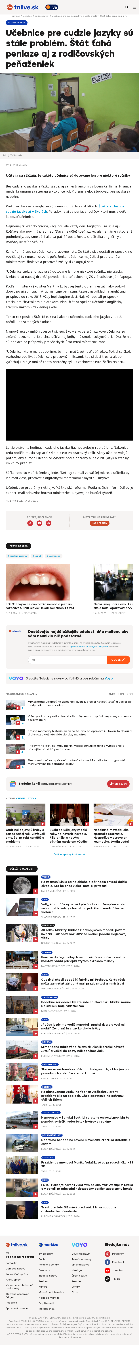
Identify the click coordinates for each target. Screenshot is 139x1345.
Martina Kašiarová (53, 966)
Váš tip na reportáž (20, 1256)
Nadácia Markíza (49, 1297)
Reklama (44, 1281)
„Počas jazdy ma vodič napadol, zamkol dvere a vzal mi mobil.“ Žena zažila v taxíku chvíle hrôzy (83, 1026)
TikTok (116, 1278)
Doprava (46, 1042)
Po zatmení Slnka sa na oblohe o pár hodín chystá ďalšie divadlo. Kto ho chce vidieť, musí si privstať (84, 884)
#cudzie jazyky (18, 556)
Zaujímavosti (49, 997)
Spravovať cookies (17, 1308)
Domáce (27, 16)
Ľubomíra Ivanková (59, 846)
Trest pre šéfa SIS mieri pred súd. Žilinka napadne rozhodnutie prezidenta (78, 1209)
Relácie (76, 1281)
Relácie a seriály (49, 1264)
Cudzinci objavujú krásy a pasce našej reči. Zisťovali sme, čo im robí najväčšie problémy (25, 835)
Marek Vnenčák (51, 891)
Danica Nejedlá (51, 943)
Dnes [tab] (111, 694)
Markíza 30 (48, 925)
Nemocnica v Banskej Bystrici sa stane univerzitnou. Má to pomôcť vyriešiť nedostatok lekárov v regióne (85, 1119)
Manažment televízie (51, 1292)
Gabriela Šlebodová (103, 846)
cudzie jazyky (42, 16)
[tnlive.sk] (23, 7)
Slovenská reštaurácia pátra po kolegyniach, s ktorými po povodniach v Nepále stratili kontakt (85, 1071)
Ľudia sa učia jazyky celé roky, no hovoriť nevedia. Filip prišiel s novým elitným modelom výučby (69, 835)
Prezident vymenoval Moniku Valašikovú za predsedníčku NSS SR (87, 1164)
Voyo (109, 678)
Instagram (118, 1253)
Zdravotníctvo (51, 1113)
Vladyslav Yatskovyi (15, 846)
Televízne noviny (81, 1259)
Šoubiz (43, 1259)
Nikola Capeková (51, 1011)
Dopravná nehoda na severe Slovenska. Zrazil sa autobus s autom (85, 1142)
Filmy (75, 1292)
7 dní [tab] (130, 694)
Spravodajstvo (80, 1264)
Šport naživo (79, 1275)
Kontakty (11, 1263)
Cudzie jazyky (26, 798)
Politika (46, 952)
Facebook (118, 1262)
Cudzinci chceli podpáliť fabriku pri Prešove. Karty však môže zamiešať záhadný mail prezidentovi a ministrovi (83, 981)
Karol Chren (49, 1078)
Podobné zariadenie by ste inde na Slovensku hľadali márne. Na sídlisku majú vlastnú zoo (86, 1004)
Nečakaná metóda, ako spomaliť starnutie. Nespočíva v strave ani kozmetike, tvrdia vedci (111, 835)
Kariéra (43, 1286)
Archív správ (13, 1279)
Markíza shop (47, 1308)
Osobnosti (45, 1270)
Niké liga (77, 1270)
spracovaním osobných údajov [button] (88, 646)
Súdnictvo (48, 1157)
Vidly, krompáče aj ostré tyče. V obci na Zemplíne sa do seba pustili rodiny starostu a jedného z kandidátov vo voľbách (83, 908)
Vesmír (45, 877)
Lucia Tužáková (51, 1149)
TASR (44, 1104)
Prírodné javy (50, 1064)
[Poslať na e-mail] (39, 523)
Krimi (45, 899)
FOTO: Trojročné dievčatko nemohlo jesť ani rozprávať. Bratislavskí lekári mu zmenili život (40, 606)
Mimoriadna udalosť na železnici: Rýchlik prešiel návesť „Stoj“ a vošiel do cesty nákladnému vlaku (80, 703)
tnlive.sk (16, 16)
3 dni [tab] (121, 694)
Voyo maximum (81, 1253)
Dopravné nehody (52, 1135)
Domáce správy (15, 1268)
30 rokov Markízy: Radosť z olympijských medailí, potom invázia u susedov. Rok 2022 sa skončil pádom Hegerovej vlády (83, 934)
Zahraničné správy (17, 1274)
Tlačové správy (48, 1275)
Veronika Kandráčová (55, 988)
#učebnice (54, 556)
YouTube (117, 1270)
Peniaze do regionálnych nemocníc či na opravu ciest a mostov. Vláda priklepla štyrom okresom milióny (83, 959)
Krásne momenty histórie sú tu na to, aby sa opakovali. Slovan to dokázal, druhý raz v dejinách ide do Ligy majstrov (80, 732)
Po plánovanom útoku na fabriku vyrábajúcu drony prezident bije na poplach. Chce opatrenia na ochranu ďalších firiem (82, 1095)
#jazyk (37, 556)
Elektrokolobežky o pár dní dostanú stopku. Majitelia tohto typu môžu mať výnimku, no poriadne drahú (77, 762)
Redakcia (11, 1302)
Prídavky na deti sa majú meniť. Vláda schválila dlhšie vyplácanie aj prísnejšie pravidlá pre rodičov (76, 747)
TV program (46, 1253)
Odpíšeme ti (46, 1303)
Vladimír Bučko (51, 917)
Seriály (76, 1286)
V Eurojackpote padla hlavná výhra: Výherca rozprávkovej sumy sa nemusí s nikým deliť (80, 718)
